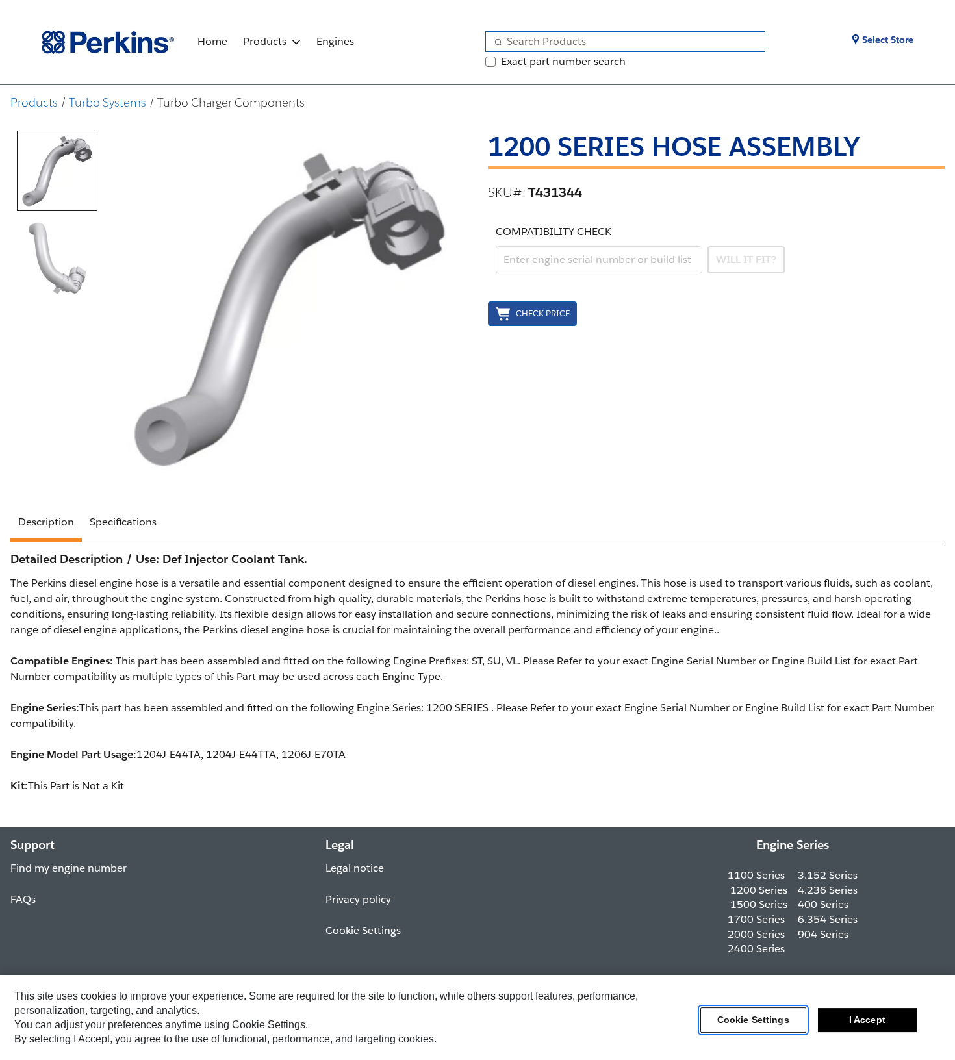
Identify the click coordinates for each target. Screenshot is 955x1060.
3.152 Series (828, 875)
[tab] (57, 171)
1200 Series (758, 890)
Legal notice (354, 868)
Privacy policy (358, 899)
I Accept (867, 1020)
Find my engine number (68, 868)
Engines (335, 41)
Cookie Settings (753, 1020)
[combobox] (620, 41)
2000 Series (756, 934)
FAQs (23, 899)
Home (212, 41)
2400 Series (756, 948)
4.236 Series (828, 890)
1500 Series (758, 904)
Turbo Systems (107, 102)
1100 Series (756, 875)
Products (264, 41)
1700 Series (756, 919)
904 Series (823, 934)
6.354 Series (828, 919)
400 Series (823, 904)
